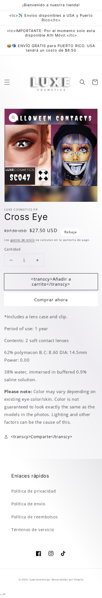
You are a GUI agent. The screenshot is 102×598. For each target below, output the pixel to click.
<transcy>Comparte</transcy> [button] (41, 436)
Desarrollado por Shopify (68, 579)
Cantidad (12, 249)
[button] (7, 82)
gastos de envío (22, 240)
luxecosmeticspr (39, 579)
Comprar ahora (51, 299)
